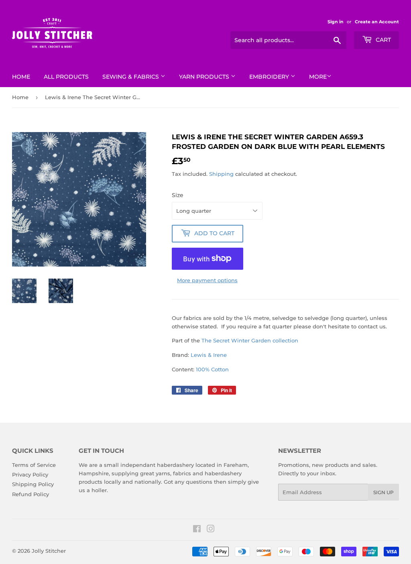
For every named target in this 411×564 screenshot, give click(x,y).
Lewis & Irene (209, 355)
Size (177, 195)
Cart (382, 39)
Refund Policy (30, 494)
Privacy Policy (30, 474)
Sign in (336, 21)
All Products (66, 76)
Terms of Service (34, 465)
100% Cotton (212, 369)
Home (21, 76)
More (318, 76)
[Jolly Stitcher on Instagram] (211, 530)
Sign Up (383, 492)
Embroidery (270, 76)
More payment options (207, 280)
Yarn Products (205, 76)
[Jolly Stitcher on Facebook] (197, 530)
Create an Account (377, 21)
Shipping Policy (33, 484)
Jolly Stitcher (49, 551)
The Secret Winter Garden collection (249, 340)
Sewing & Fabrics (131, 76)
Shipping (221, 174)
